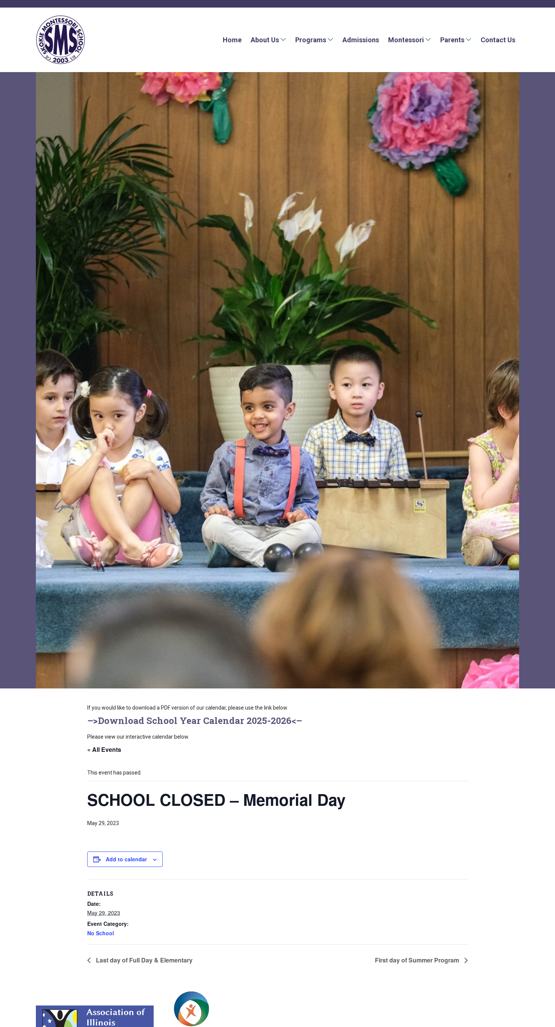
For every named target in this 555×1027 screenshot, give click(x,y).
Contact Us (498, 40)
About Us (265, 40)
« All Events (104, 749)
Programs (310, 40)
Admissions (360, 40)
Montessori (406, 40)
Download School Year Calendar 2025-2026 (194, 720)
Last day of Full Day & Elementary (143, 960)
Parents (452, 40)
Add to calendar (126, 859)
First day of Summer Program (418, 960)
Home (232, 40)
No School (100, 933)
